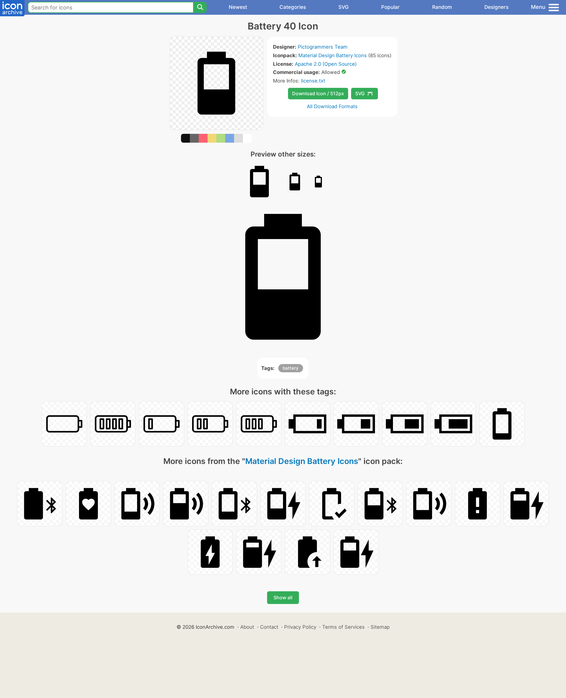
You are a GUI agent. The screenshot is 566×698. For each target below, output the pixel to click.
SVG (343, 7)
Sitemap (380, 627)
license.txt (313, 81)
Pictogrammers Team (323, 47)
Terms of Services (343, 627)
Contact (269, 627)
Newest (238, 7)
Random (442, 7)
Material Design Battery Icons (332, 55)
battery (291, 368)
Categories (292, 7)
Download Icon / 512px (318, 93)
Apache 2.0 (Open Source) (326, 64)
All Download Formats (332, 106)
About (247, 627)
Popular (390, 7)
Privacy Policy (300, 627)
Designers (496, 7)
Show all (283, 597)
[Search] (200, 7)
